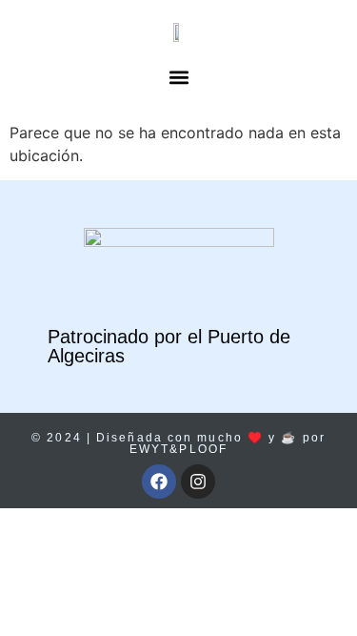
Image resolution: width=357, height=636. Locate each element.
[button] (178, 76)
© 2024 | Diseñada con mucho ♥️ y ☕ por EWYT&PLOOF (178, 443)
